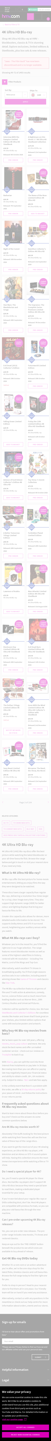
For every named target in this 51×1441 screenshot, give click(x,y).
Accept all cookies (25, 1427)
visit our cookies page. (12, 1419)
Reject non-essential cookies (25, 1435)
